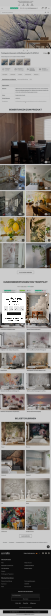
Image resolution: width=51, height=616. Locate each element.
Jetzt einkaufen (14, 314)
